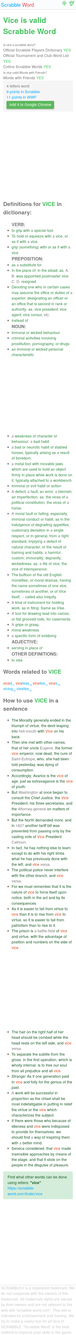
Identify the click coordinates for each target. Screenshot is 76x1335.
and (28, 552)
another (41, 591)
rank (59, 303)
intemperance (35, 569)
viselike (23, 688)
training (18, 552)
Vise (60, 607)
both (27, 897)
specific (21, 635)
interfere (61, 869)
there (19, 1120)
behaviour (51, 332)
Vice (62, 591)
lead (45, 613)
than (23, 914)
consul (36, 314)
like (40, 683)
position (18, 941)
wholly (17, 1065)
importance (21, 814)
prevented (20, 830)
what (16, 858)
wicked (36, 332)
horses (17, 452)
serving (18, 647)
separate (24, 1054)
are (25, 469)
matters (58, 808)
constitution (35, 502)
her (26, 747)
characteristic (23, 354)
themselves (44, 1131)
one (31, 286)
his (61, 731)
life (45, 563)
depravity (53, 557)
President (20, 803)
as (14, 241)
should (26, 1037)
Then (16, 742)
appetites (61, 524)
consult (18, 797)
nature (17, 892)
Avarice (39, 775)
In (13, 270)
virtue (34, 725)
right (65, 535)
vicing (9, 688)
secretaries (54, 803)
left (20, 864)
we (20, 886)
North (29, 820)
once (47, 792)
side (64, 941)
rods (40, 619)
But (14, 792)
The (15, 574)
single (59, 530)
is (35, 303)
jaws (59, 463)
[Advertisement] (38, 157)
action (56, 485)
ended (55, 720)
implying (35, 541)
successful (45, 1092)
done (62, 474)
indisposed (60, 1126)
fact (19, 847)
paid (65, 1076)
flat (18, 619)
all (22, 1070)
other (48, 742)
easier (29, 908)
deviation (37, 530)
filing (35, 607)
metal (19, 463)
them (65, 1137)
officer (58, 298)
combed (45, 1037)
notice (17, 897)
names (59, 742)
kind (18, 602)
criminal (18, 338)
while (40, 474)
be (35, 1037)
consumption (22, 769)
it (13, 480)
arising (45, 452)
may (15, 292)
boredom (23, 458)
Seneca (18, 1148)
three (40, 803)
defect (20, 491)
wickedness (21, 563)
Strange (18, 1076)
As (14, 908)
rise (42, 914)
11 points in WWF (22, 97)
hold (20, 236)
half (50, 1031)
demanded (44, 820)
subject (48, 1115)
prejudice (33, 1070)
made (66, 1148)
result (64, 452)
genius (56, 1081)
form (32, 635)
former (66, 747)
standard (19, 541)
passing (44, 830)
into (53, 613)
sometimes (37, 585)
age (15, 781)
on (70, 474)
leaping (62, 725)
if (18, 241)
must (28, 886)
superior (18, 298)
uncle (34, 747)
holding (58, 602)
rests (25, 1043)
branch (41, 875)
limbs (60, 853)
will (27, 1092)
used (33, 469)
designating (37, 298)
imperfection (27, 496)
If (13, 1120)
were (28, 1120)
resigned (28, 281)
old (45, 574)
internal (29, 1065)
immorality (34, 557)
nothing (43, 847)
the (18, 270)
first (36, 1059)
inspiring (53, 1137)
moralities (20, 580)
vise (19, 660)
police (38, 869)
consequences (24, 903)
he (26, 847)
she (24, 742)
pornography (42, 343)
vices (56, 496)
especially (58, 513)
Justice (47, 797)
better (27, 1142)
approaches (39, 1154)
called (30, 596)
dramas (51, 580)
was (19, 276)
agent (16, 314)
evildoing (48, 635)
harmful (54, 552)
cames (63, 613)
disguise (41, 1164)
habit (45, 441)
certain (53, 286)
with (26, 230)
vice (59, 236)
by (62, 830)
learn (66, 847)
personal (56, 349)
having (65, 580)
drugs (64, 343)
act (45, 897)
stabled (61, 447)
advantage (53, 936)
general (41, 535)
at (40, 792)
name (22, 585)
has (32, 847)
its (63, 897)
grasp (34, 624)
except (17, 853)
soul (63, 1065)
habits (38, 552)
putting (53, 1104)
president (50, 309)
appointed (32, 276)
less (24, 683)
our (56, 1065)
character (45, 435)
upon (62, 892)
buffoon (25, 574)
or (26, 236)
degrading (43, 524)
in (39, 270)
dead (47, 753)
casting (18, 836)
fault (34, 491)
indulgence (21, 524)
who (38, 286)
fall (41, 908)
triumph (18, 725)
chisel (46, 1098)
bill (49, 825)
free (49, 1065)
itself (15, 596)
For (14, 886)
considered (35, 1148)
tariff (42, 825)
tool (50, 230)
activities (33, 338)
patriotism (20, 925)
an (50, 298)
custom (18, 557)
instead (18, 320)
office (45, 292)
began (58, 792)
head (16, 1037)
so (25, 919)
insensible (20, 1154)
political (18, 502)
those (38, 1120)
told (15, 764)
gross (16, 1059)
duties (60, 292)
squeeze (36, 236)
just (23, 781)
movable (47, 463)
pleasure (61, 1164)
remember (42, 886)
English (55, 574)
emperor (26, 753)
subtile (44, 1054)
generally (41, 720)
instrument (36, 602)
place (26, 270)
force (44, 892)
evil (33, 485)
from (53, 535)
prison (24, 930)
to (13, 230)
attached (37, 480)
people (17, 1164)
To (14, 236)
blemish (64, 491)
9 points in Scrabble (23, 91)
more (58, 820)
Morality (26, 720)
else (53, 847)
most (16, 1104)
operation (48, 1059)
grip (19, 230)
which (16, 469)
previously (41, 858)
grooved (29, 619)
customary (20, 530)
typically (32, 452)
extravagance (43, 781)
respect (18, 535)
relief (68, 1104)
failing (43, 513)
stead (52, 270)
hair (22, 1031)
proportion (20, 1098)
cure (64, 753)
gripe (19, 624)
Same (46, 607)
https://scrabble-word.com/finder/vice (25, 1190)
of (33, 270)
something (29, 247)
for (39, 264)
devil (51, 725)
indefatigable (31, 1104)
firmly (16, 474)
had (56, 758)
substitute (28, 264)
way (37, 1137)
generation (52, 1076)
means (61, 1154)
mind (37, 1142)
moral (20, 513)
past (15, 1087)
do (30, 853)
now (38, 753)
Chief (35, 797)
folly (34, 1081)
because (59, 1120)
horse (16, 508)
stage (22, 1159)
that (30, 303)
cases (65, 286)
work (50, 474)
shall (56, 1098)
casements (61, 619)
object (61, 469)
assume (26, 292)
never (48, 869)
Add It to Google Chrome (30, 105)
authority (19, 309)
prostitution (21, 343)
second (44, 303)
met (31, 742)
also (39, 596)
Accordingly (21, 775)
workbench (62, 480)
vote (28, 836)
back (16, 736)
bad (37, 441)
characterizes (23, 1115)
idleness (19, 1126)
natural (17, 546)
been (65, 758)
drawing (34, 613)
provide (22, 1131)
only (55, 830)
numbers (40, 941)
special (40, 230)
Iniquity (50, 596)
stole (51, 1159)
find (27, 1137)
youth (20, 786)
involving (48, 338)
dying (49, 764)
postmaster (51, 276)
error (49, 491)
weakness (23, 435)
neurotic (33, 447)
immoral (18, 332)
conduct (32, 519)
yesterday (27, 764)
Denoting (19, 286)
